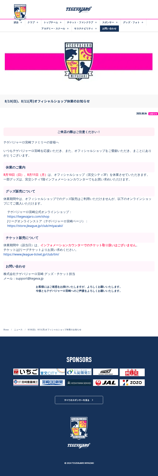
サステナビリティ (83, 28)
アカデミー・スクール (53, 28)
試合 (16, 22)
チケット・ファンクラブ (80, 22)
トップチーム (51, 22)
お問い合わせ (109, 28)
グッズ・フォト (131, 22)
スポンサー (108, 22)
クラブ (31, 22)
